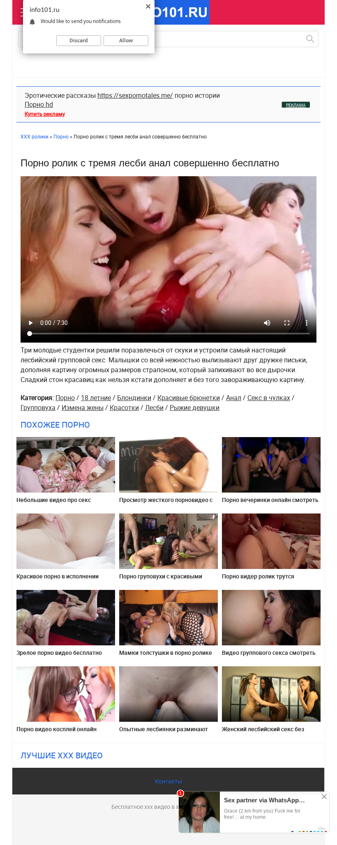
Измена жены (83, 407)
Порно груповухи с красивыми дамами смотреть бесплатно (160, 579)
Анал (233, 397)
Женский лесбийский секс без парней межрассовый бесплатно (267, 732)
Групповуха (38, 407)
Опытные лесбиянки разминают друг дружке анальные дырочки (163, 732)
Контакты (168, 781)
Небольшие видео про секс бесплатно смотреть (53, 503)
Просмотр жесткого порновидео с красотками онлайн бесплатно (165, 503)
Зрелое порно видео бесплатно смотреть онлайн (59, 656)
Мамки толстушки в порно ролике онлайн (165, 656)
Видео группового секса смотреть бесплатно (269, 656)
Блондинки (134, 397)
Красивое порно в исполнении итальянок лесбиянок (57, 579)
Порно (65, 397)
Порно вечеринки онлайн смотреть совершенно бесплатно (270, 503)
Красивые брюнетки (188, 397)
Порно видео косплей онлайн (56, 729)
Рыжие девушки (194, 407)
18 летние (96, 397)
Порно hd (39, 104)
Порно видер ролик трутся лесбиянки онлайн (258, 579)
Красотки (124, 407)
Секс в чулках (268, 397)
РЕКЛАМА (296, 105)
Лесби (154, 407)
